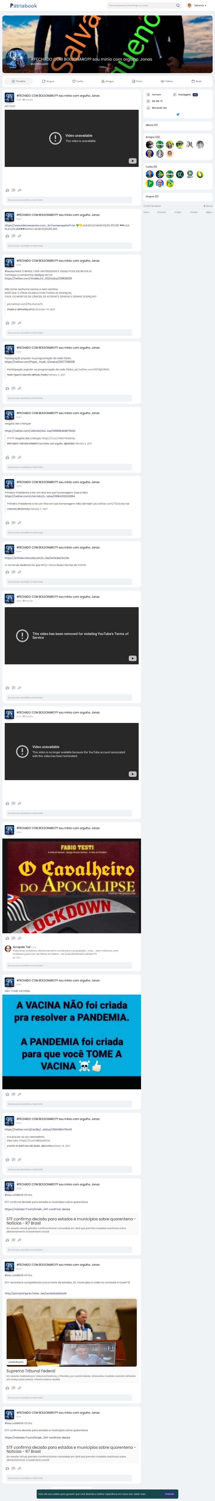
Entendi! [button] (169, 1493)
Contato (194, 212)
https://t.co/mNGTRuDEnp (58, 438)
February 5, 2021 (56, 374)
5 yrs (19, 99)
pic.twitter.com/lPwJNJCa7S (24, 304)
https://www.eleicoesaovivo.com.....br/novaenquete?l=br (40, 225)
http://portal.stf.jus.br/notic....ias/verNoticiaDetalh (36, 1293)
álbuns (149, 125)
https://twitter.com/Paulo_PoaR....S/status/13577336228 (40, 362)
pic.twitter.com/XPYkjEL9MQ (91, 369)
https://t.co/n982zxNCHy (34, 1140)
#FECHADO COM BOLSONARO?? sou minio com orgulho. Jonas (91, 59)
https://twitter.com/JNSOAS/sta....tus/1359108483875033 (40, 431)
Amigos (150, 137)
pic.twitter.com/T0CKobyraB (111, 503)
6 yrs (19, 264)
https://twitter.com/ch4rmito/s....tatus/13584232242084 (40, 496)
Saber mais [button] (140, 1493)
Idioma (209, 206)
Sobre (146, 212)
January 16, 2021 (61, 1145)
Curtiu (149, 166)
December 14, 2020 (45, 309)
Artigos (178, 212)
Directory (161, 212)
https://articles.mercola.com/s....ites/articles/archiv (37, 558)
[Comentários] (13, 190)
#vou (8, 1195)
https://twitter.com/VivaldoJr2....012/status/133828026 (38, 278)
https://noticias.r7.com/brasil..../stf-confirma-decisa (37, 1209)
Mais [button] (208, 212)
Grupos (150, 196)
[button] (144, 5)
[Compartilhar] (19, 190)
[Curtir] (13, 190)
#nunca (10, 271)
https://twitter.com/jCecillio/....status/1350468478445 (38, 1129)
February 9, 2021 (83, 443)
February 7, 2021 (39, 508)
